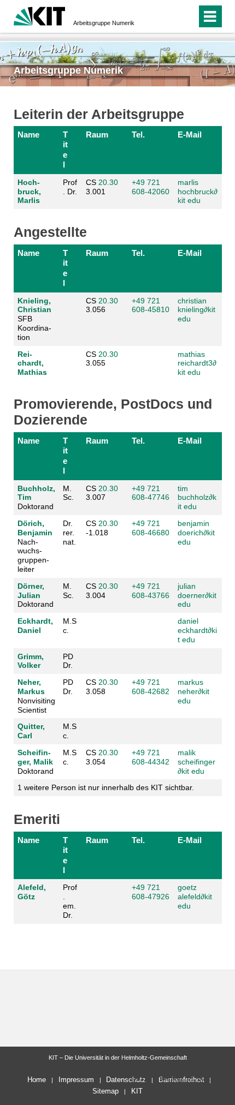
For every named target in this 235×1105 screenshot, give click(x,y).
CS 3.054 (102, 757)
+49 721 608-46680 (150, 528)
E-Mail (190, 134)
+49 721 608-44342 (150, 757)
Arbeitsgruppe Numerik (103, 23)
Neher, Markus (31, 687)
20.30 (108, 182)
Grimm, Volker (30, 661)
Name (28, 134)
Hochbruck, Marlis (29, 191)
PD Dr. (68, 661)
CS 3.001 (102, 187)
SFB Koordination (34, 319)
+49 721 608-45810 (150, 305)
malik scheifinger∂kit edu (196, 761)
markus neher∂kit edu (193, 691)
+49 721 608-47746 (150, 493)
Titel (65, 149)
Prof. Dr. (70, 187)
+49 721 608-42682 (150, 687)
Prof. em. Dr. (70, 901)
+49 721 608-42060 (150, 187)
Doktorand (36, 497)
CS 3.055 (102, 359)
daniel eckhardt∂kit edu (197, 630)
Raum (97, 134)
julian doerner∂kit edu (197, 595)
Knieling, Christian (34, 305)
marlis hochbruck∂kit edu (198, 191)
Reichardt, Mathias (32, 363)
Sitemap (105, 1091)
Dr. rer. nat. (69, 532)
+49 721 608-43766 (150, 591)
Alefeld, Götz (31, 892)
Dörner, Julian (30, 591)
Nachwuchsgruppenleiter (34, 546)
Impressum (76, 1080)
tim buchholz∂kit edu (197, 497)
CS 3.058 (102, 687)
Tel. (138, 134)
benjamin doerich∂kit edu (196, 532)
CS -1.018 (102, 528)
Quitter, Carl (31, 731)
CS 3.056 (102, 305)
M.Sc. (70, 626)
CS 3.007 (102, 493)
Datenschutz (126, 1080)
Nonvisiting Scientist (36, 696)
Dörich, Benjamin (34, 528)
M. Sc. (68, 493)
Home (36, 1080)
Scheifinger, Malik (35, 757)
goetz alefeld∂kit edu (195, 896)
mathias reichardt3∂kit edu (197, 363)
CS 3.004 (102, 591)
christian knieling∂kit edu (196, 310)
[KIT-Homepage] (40, 15)
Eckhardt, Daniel (35, 626)
